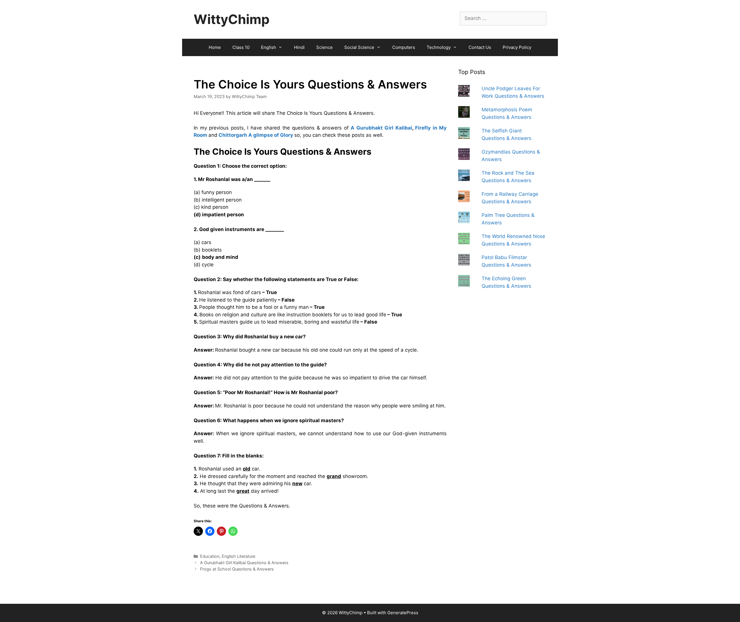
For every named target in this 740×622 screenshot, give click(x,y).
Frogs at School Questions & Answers (237, 568)
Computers (403, 47)
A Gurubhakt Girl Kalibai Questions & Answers (244, 562)
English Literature (238, 556)
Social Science (359, 47)
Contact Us (480, 47)
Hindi (299, 47)
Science (324, 47)
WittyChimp (231, 19)
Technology (439, 47)
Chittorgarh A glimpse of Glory (256, 135)
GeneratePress (402, 612)
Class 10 (240, 47)
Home (215, 47)
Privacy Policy (517, 47)
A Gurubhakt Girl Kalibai (381, 128)
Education (209, 556)
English (268, 47)
